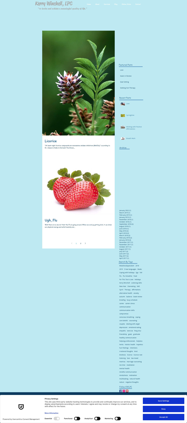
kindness (122, 355)
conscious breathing (126, 317)
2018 (137, 266)
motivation (133, 375)
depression (123, 327)
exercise (130, 331)
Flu (120, 276)
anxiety (136, 293)
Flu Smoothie (127, 276)
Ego (137, 272)
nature (121, 382)
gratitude (136, 334)
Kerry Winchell (124, 283)
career (121, 303)
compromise (123, 314)
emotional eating (135, 327)
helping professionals (127, 341)
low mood (134, 358)
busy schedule (132, 300)
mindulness (123, 375)
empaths (122, 331)
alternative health (125, 293)
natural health (135, 379)
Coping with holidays (127, 272)
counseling (133, 320)
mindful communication (128, 372)
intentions (133, 348)
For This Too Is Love (126, 279)
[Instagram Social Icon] (124, 391)
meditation (131, 365)
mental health (124, 368)
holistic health (130, 344)
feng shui (137, 331)
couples (122, 324)
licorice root (138, 355)
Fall (141, 272)
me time (122, 365)
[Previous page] (72, 243)
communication (125, 307)
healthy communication (127, 338)
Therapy (128, 290)
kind (135, 351)
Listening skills (136, 283)
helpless (139, 341)
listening (122, 358)
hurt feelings (124, 348)
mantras (122, 362)
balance (129, 297)
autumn (122, 297)
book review (137, 297)
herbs (121, 344)
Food (135, 276)
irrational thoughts (126, 351)
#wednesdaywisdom (126, 266)
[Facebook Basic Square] (120, 391)
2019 (121, 269)
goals (130, 334)
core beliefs (123, 320)
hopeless (139, 344)
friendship (123, 334)
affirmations (136, 290)
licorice (129, 355)
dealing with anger (133, 324)
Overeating (131, 286)
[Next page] (85, 243)
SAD (138, 286)
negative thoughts (132, 382)
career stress (130, 303)
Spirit (121, 290)
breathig (122, 300)
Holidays (138, 279)
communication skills (127, 310)
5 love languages (130, 269)
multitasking (123, 379)
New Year (122, 286)
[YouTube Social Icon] (127, 391)
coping (137, 317)
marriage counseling (134, 362)
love (128, 358)
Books (140, 269)
